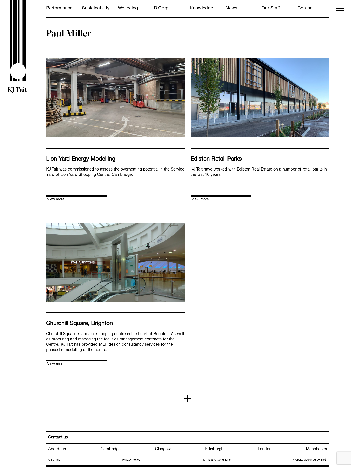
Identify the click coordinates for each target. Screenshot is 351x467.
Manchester (316, 449)
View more (55, 199)
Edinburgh (214, 449)
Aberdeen (57, 449)
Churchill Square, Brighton (79, 324)
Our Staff (271, 8)
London (264, 449)
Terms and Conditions (217, 460)
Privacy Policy (131, 460)
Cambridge (111, 449)
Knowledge (201, 8)
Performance (59, 8)
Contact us (58, 438)
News (231, 8)
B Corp (161, 8)
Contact (306, 8)
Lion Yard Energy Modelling (80, 159)
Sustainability (95, 8)
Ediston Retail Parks (216, 159)
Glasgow (163, 449)
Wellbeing (128, 8)
